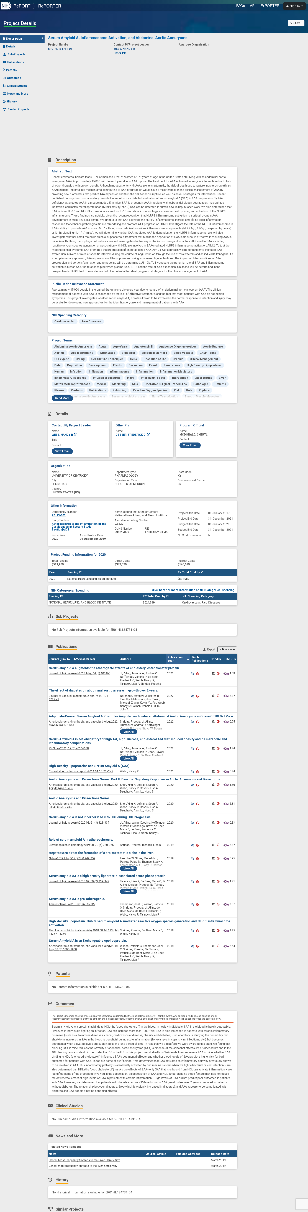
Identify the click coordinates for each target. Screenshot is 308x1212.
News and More (17, 93)
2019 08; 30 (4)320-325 (81, 845)
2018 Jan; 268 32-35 (72, 904)
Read (62, 398)
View (129, 731)
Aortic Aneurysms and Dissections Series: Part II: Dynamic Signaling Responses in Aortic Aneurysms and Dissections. (135, 779)
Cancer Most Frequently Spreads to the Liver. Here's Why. (84, 1160)
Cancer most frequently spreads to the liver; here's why (83, 1166)
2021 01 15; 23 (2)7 (81, 771)
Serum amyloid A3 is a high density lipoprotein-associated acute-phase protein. (107, 876)
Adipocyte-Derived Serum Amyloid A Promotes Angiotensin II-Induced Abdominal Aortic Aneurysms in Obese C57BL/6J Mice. (141, 716)
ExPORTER (270, 5)
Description (14, 38)
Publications (15, 62)
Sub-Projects (16, 54)
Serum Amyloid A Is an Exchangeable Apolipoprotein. (88, 940)
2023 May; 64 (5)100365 (79, 673)
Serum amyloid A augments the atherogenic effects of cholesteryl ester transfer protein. (114, 668)
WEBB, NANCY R (63, 434)
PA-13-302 (59, 515)
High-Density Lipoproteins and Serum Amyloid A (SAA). (89, 766)
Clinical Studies (17, 85)
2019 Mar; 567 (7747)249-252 (72, 858)
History (12, 101)
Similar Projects (18, 109)
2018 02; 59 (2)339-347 (79, 881)
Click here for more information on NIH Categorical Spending (193, 590)
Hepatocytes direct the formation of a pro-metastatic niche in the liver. (101, 853)
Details (11, 46)
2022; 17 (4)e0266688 (69, 748)
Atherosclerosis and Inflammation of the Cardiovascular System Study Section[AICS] (79, 526)
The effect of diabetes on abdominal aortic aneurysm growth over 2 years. (103, 690)
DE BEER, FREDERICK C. (131, 434)
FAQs (240, 5)
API (253, 5)
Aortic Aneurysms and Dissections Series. (79, 798)
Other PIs (120, 53)
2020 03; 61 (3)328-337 (79, 822)
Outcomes (14, 78)
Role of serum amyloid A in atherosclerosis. (81, 839)
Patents (11, 70)
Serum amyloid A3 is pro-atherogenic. (77, 899)
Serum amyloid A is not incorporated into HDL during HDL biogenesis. (100, 817)
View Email (62, 451)
